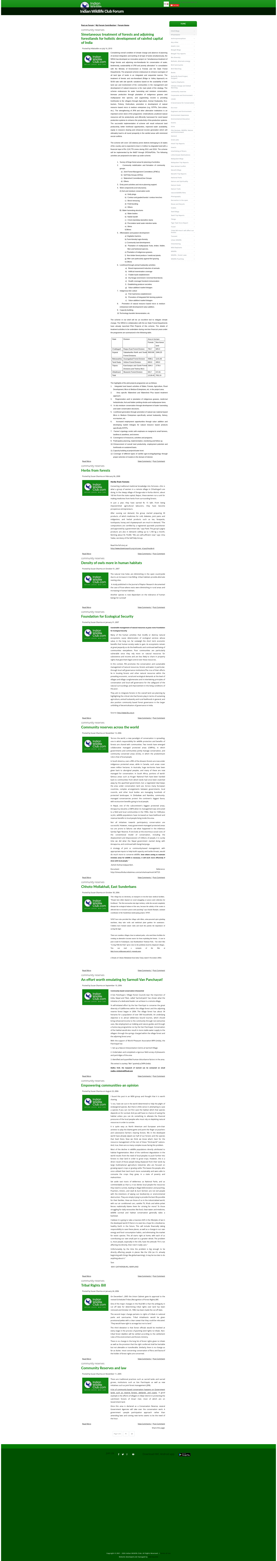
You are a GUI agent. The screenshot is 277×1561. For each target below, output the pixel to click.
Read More (86, 461)
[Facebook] (119, 1453)
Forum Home (123, 25)
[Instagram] (136, 1453)
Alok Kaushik (153, 1557)
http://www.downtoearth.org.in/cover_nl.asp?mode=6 (132, 548)
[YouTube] (133, 1453)
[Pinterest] (130, 1453)
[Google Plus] (127, 1453)
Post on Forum (87, 25)
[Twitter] (123, 1453)
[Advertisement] (138, 1487)
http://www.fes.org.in (125, 713)
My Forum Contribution (106, 25)
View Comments (144, 461)
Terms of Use (165, 1553)
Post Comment (159, 461)
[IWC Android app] (187, 1454)
